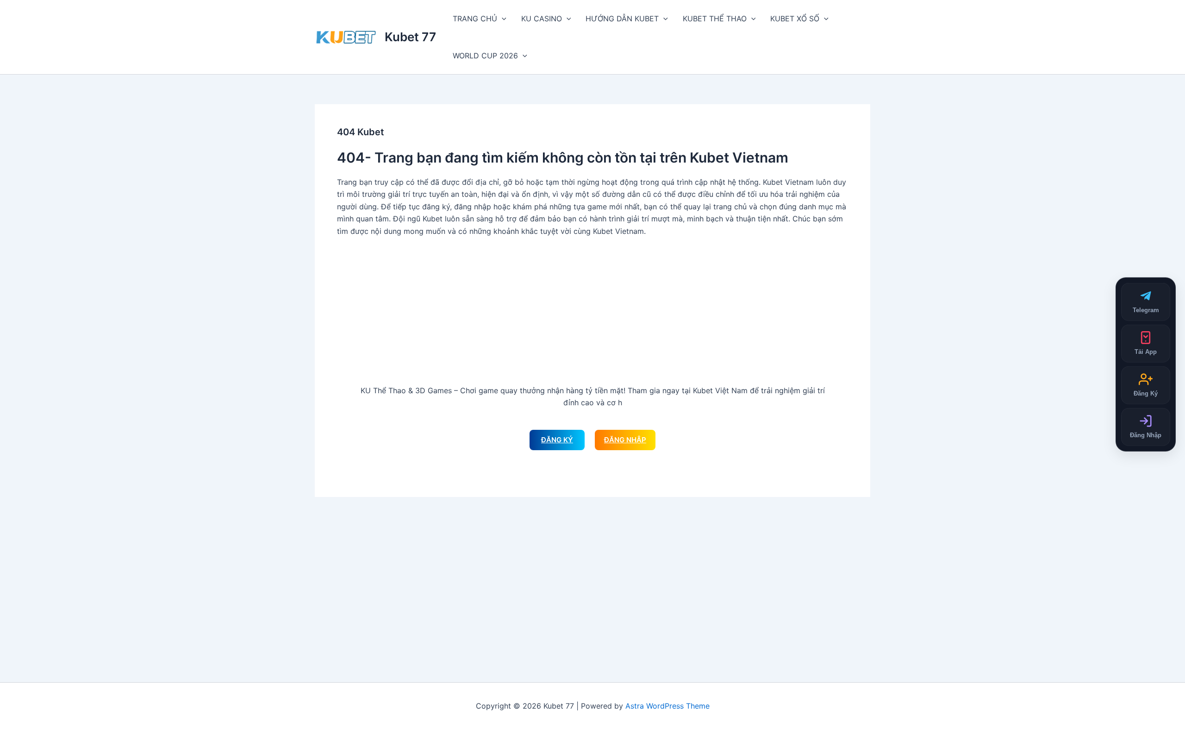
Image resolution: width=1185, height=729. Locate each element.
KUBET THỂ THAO (715, 18)
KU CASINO (541, 18)
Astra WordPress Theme (667, 705)
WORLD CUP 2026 (485, 55)
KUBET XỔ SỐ (794, 18)
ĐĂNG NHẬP (625, 439)
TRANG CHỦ (475, 18)
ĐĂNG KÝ (557, 439)
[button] (501, 18)
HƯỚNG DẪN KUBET (622, 18)
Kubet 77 (410, 37)
